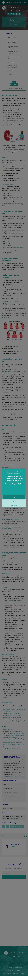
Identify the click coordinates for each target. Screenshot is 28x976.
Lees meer (14, 505)
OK (14, 497)
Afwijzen (14, 501)
